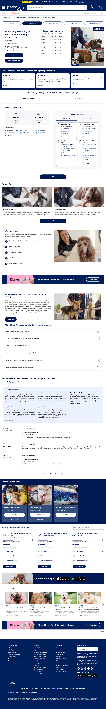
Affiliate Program (61, 658)
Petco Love (59, 661)
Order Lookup (12, 652)
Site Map (60, 688)
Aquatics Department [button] (94, 23)
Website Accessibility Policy (16, 663)
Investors (58, 667)
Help (9, 658)
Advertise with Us (61, 671)
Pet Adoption (37, 663)
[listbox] (53, 449)
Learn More (53, 221)
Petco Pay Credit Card (40, 652)
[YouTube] (91, 668)
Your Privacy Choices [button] (46, 688)
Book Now (14, 55)
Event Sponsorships (62, 654)
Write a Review (9, 40)
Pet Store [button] (11, 23)
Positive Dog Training (40, 656)
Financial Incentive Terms (85, 663)
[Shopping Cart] (100, 7)
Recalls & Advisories (14, 654)
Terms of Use (88, 661)
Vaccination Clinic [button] (53, 23)
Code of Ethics (60, 652)
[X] (82, 668)
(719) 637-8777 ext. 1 (12, 43)
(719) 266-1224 (6, 544)
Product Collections (40, 671)
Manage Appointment (14, 60)
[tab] (27, 98)
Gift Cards (59, 663)
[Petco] (15, 7)
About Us (58, 650)
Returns (10, 648)
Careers (58, 648)
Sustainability (60, 669)
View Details (9, 566)
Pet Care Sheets (38, 669)
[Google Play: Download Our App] (92, 675)
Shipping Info (12, 650)
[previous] (44, 474)
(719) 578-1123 (75, 544)
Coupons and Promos (62, 665)
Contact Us (11, 661)
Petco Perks (37, 648)
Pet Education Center (40, 667)
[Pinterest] (85, 668)
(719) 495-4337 (41, 544)
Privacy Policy (34, 688)
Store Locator (12, 656)
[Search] (85, 7)
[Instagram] (88, 668)
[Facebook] (78, 668)
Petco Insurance (38, 661)
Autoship (36, 665)
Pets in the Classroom (40, 674)
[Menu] (3, 7)
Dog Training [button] (74, 23)
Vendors (58, 656)
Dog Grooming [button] (32, 23)
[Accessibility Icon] (83, 688)
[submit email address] (96, 649)
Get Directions (11, 51)
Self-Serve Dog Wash (40, 654)
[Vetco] (11, 683)
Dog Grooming (38, 650)
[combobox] (88, 527)
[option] (53, 449)
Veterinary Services (39, 658)
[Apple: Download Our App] (82, 675)
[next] (62, 474)
